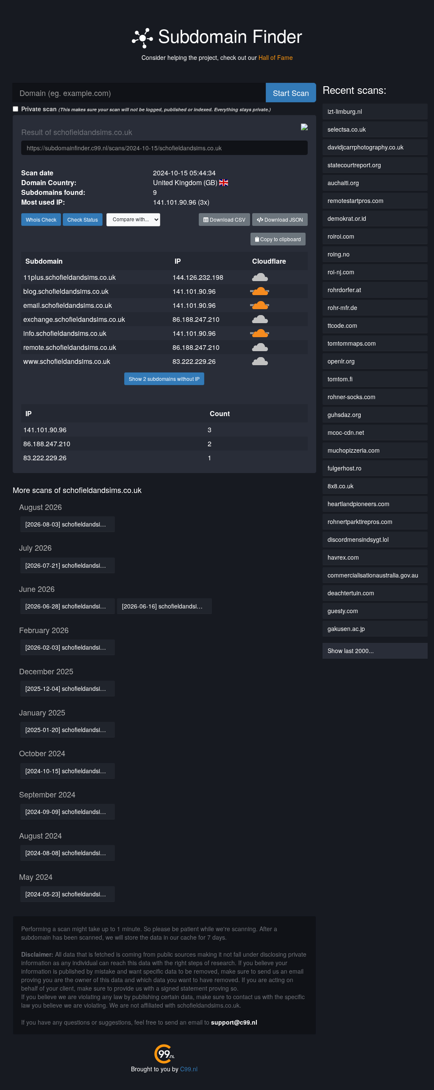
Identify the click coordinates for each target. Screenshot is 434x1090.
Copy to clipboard (280, 238)
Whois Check (41, 219)
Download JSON (283, 219)
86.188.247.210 (196, 319)
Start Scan (291, 92)
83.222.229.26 (194, 361)
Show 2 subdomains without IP (164, 378)
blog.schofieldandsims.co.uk (65, 291)
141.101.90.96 (194, 291)
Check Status (82, 219)
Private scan (146, 108)
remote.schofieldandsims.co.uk (69, 347)
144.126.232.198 (197, 277)
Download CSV (227, 219)
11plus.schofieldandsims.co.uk (69, 277)
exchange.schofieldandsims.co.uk (74, 319)
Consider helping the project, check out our (217, 57)
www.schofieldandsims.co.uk (66, 361)
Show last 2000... (351, 650)
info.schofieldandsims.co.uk (64, 333)
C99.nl (189, 1069)
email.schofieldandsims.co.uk (67, 305)
